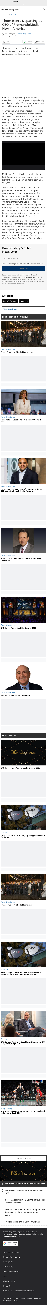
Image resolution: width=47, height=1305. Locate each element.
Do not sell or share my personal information (19, 1291)
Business (5, 15)
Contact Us (6, 1286)
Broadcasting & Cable (24, 34)
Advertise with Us (9, 1281)
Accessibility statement (11, 1271)
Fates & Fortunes (16, 15)
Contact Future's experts (11, 1257)
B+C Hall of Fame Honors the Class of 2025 (25, 1184)
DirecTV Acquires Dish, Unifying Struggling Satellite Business (25, 1201)
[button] (2, 9)
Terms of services (28, 275)
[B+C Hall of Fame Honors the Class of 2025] (23, 1174)
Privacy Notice (31, 277)
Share (7, 42)
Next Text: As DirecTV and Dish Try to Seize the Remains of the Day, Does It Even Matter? (25, 1212)
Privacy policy (7, 1262)
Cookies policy (8, 1267)
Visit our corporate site (11, 1236)
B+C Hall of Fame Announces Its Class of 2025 (24, 1191)
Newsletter (40, 42)
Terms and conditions (11, 1252)
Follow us (29, 42)
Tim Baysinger (9, 34)
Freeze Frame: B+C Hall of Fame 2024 (22, 1222)
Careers (5, 1276)
